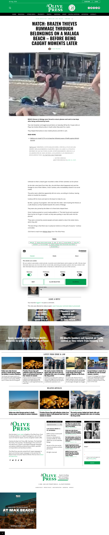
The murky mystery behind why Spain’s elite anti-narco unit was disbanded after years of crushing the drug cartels (54, 373)
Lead (56, 18)
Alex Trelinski (57, 48)
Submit (92, 463)
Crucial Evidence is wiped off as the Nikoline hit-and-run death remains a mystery (96, 372)
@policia (33, 147)
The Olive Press (54, 246)
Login (96, 1)
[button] (60, 424)
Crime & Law (51, 18)
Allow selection (54, 281)
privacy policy (92, 458)
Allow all (76, 281)
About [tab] (76, 256)
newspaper (35, 244)
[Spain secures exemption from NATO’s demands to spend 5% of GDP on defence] (41, 315)
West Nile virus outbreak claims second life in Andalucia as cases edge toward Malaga (73, 425)
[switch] (46, 275)
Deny (33, 281)
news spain (76, 242)
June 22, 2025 (71, 160)
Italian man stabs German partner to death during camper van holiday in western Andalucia (11, 372)
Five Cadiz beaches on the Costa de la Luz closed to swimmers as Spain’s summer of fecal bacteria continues (73, 439)
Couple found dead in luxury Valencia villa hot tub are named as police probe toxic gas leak (73, 446)
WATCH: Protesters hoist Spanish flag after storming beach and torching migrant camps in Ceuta (72, 453)
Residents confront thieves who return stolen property (63, 244)
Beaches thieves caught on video (44, 242)
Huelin (60, 242)
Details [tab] (54, 256)
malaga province (68, 242)
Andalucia (32, 242)
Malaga (61, 18)
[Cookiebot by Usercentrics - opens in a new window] (79, 251)
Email (86, 446)
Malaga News (47, 231)
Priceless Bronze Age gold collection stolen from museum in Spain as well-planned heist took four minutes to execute (33, 373)
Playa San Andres (44, 244)
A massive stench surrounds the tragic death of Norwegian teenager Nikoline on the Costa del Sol (75, 373)
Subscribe (87, 1)
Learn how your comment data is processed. (66, 306)
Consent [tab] (32, 256)
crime (55, 242)
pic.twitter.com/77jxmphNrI (52, 155)
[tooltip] (89, 8)
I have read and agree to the (93, 458)
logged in (39, 303)
